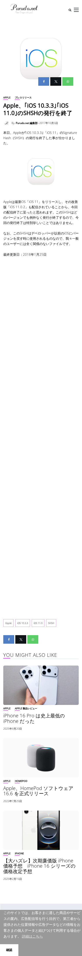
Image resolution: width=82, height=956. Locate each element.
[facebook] (43, 81)
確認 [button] (9, 950)
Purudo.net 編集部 (27, 123)
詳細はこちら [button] (32, 936)
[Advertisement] (41, 434)
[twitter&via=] (55, 81)
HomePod (21, 781)
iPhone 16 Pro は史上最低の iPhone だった (34, 718)
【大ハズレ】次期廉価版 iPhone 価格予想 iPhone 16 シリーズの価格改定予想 (39, 865)
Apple (6, 97)
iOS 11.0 (38, 623)
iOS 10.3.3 (22, 623)
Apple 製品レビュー (26, 708)
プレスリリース (23, 97)
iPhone (19, 853)
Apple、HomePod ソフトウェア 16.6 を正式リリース (38, 791)
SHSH (51, 623)
